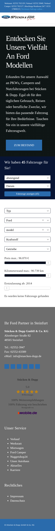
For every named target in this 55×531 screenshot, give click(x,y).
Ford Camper (18, 452)
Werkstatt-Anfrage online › (32, 9)
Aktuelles (16, 465)
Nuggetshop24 (18, 456)
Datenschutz (17, 500)
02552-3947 (18, 347)
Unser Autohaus (19, 461)
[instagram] (13, 366)
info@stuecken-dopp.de (27, 356)
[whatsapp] (25, 366)
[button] (48, 177)
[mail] (31, 366)
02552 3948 (38, 3)
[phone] (37, 366)
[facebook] (6, 366)
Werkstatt (16, 443)
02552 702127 (17, 6)
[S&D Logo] (18, 16)
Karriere (15, 470)
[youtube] (19, 366)
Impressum (17, 496)
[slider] (48, 263)
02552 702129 (19, 3)
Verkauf (15, 439)
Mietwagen (17, 447)
